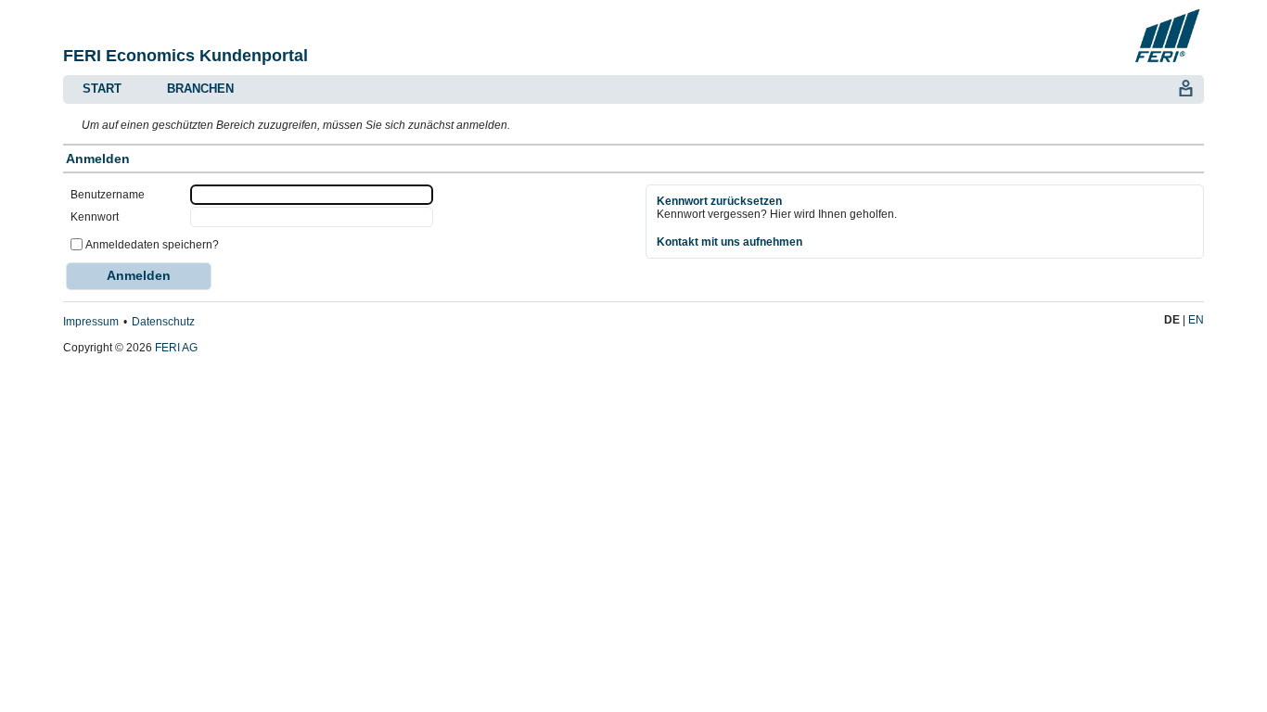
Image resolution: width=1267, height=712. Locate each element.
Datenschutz (163, 321)
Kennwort (94, 216)
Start (102, 88)
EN (1196, 319)
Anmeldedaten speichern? (152, 244)
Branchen (200, 88)
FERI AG (176, 347)
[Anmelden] (1185, 86)
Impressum (91, 321)
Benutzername (107, 194)
